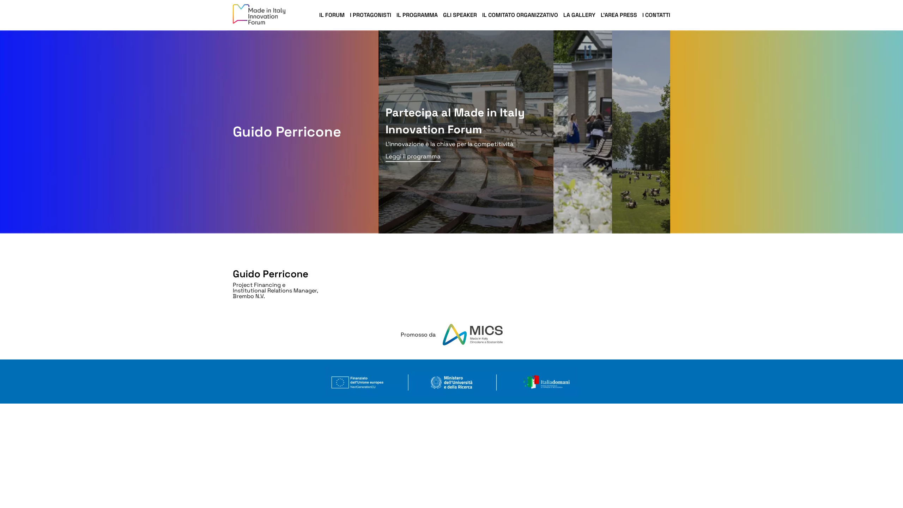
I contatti (656, 15)
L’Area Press (619, 15)
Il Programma (417, 15)
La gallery (579, 15)
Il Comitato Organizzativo (520, 15)
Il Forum (332, 15)
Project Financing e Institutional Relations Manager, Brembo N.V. (275, 290)
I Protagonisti (370, 15)
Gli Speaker (460, 15)
